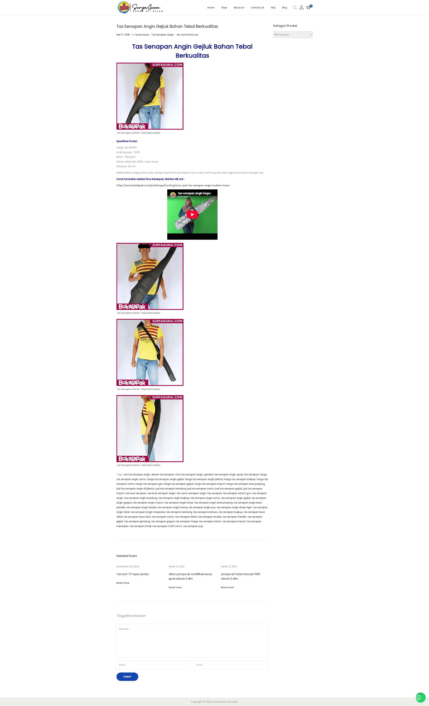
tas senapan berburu (205, 512)
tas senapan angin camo (205, 498)
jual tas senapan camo (200, 488)
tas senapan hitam (210, 521)
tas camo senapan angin (191, 493)
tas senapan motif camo (167, 526)
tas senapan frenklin (235, 516)
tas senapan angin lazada (141, 507)
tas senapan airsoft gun (237, 493)
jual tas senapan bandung (171, 488)
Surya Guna (142, 34)
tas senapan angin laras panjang (213, 502)
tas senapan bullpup (231, 512)
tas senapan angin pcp (202, 507)
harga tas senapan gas (149, 484)
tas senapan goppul (163, 521)
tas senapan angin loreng (173, 507)
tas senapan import (234, 521)
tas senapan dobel (186, 516)
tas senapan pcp (193, 526)
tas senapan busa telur (137, 516)
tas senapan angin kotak (178, 502)
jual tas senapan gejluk (228, 488)
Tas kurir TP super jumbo (132, 574)
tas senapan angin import (148, 502)
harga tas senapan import (209, 484)
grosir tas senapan (248, 474)
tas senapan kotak (140, 526)
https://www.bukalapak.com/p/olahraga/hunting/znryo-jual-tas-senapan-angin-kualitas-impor (173, 185)
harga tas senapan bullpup (240, 479)
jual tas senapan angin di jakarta (135, 488)
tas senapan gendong (137, 521)
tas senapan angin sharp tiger (234, 507)
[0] (308, 8)
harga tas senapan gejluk (178, 484)
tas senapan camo (163, 516)
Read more (122, 583)
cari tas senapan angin (136, 474)
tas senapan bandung (179, 512)
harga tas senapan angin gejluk (165, 479)
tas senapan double (210, 516)
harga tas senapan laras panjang (245, 484)
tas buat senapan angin (161, 493)
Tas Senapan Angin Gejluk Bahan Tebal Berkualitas (167, 26)
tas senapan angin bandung (140, 498)
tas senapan (214, 493)
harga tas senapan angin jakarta (204, 479)
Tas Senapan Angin (162, 34)
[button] (421, 698)
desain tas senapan (162, 474)
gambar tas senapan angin (220, 474)
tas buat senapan (136, 493)
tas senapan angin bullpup (173, 498)
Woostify (233, 701)
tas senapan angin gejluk (235, 498)
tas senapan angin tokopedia (148, 512)
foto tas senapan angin (189, 474)
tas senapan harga (187, 521)
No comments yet (187, 34)
